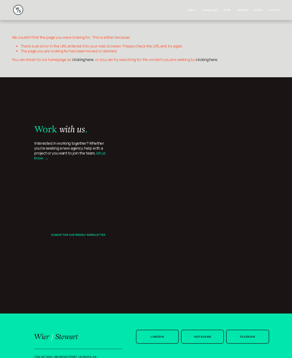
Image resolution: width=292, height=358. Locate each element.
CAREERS (242, 10)
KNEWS (258, 10)
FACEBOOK (247, 336)
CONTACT (274, 10)
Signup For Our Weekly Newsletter (78, 234)
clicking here (83, 59)
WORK (227, 10)
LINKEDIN (157, 336)
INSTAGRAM (202, 336)
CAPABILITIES (210, 10)
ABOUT (192, 10)
